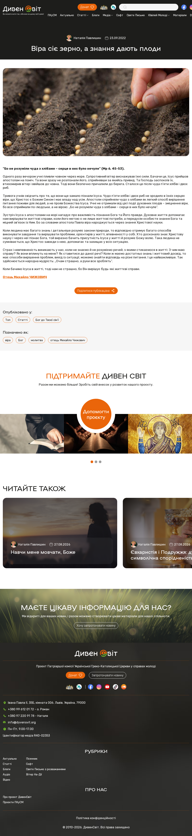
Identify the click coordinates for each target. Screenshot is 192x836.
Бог (20, 340)
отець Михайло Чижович (67, 340)
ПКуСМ (52, 15)
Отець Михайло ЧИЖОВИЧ (25, 277)
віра (7, 340)
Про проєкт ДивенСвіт (17, 797)
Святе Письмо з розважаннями (46, 769)
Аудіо (6, 774)
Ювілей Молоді (157, 15)
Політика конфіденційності (96, 818)
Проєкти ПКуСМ (13, 802)
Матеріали (180, 15)
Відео (6, 779)
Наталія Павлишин (87, 38)
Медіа (106, 15)
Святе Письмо (136, 15)
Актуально (67, 15)
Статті (81, 15)
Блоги (95, 15)
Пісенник (31, 758)
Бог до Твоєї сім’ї (47, 320)
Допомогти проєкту (96, 414)
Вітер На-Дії (34, 774)
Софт (119, 15)
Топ (7, 320)
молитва (37, 340)
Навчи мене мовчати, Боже (43, 552)
